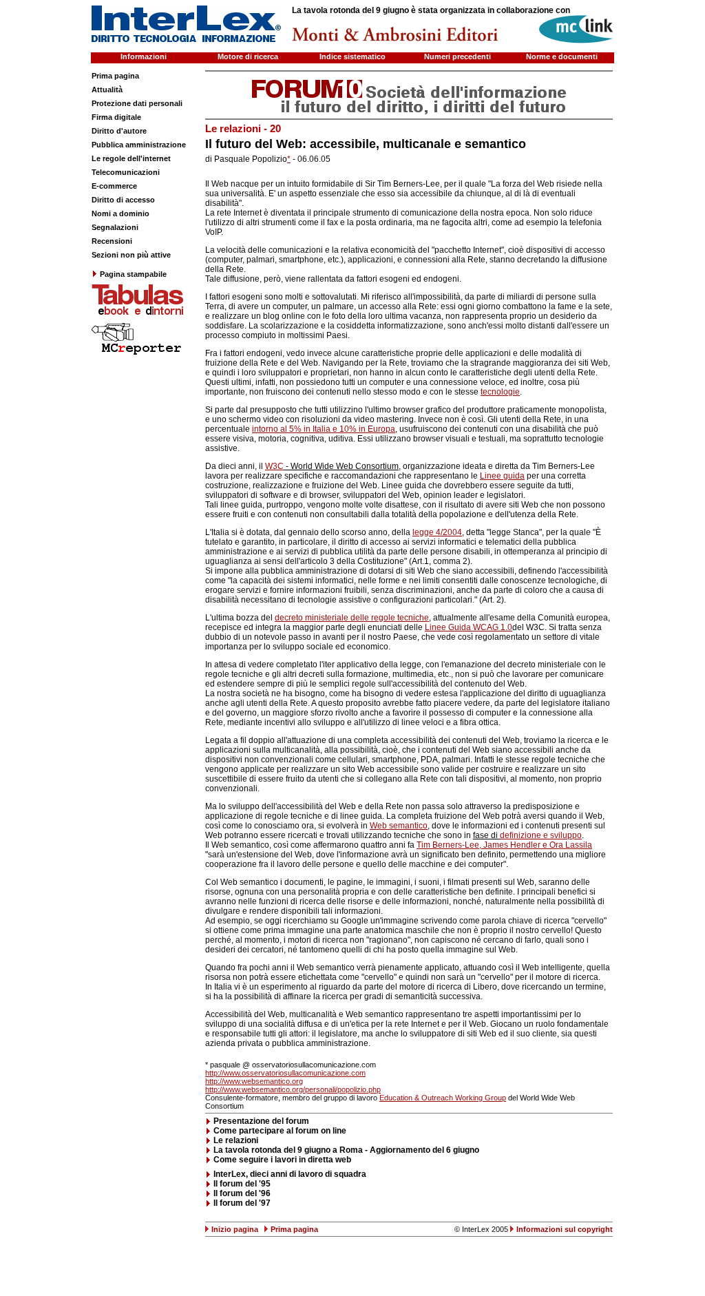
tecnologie (500, 392)
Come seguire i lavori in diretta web (282, 1159)
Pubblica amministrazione (139, 144)
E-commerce (114, 186)
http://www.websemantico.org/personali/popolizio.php (293, 1089)
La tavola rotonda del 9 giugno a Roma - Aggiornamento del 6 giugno (346, 1150)
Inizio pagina (234, 1229)
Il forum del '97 (242, 1203)
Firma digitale (116, 117)
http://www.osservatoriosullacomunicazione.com (285, 1073)
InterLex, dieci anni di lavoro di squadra (289, 1174)
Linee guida (502, 476)
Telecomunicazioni (126, 172)
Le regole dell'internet (131, 158)
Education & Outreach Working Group (442, 1098)
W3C (274, 466)
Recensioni (112, 241)
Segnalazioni (115, 227)
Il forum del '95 (242, 1184)
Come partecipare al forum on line (279, 1131)
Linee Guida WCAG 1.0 (468, 627)
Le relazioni (235, 1140)
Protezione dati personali (137, 103)
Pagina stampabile (133, 274)
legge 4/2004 (437, 532)
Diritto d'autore (119, 131)
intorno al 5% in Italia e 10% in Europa (323, 429)
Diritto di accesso (123, 200)
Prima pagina (115, 76)
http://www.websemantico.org (254, 1081)
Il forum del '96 (242, 1193)
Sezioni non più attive (131, 255)
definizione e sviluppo (541, 835)
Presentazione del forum (261, 1121)
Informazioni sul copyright (564, 1229)
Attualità (107, 89)
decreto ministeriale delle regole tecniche (352, 618)
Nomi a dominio (120, 213)
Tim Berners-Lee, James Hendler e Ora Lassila (504, 845)
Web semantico (399, 825)
